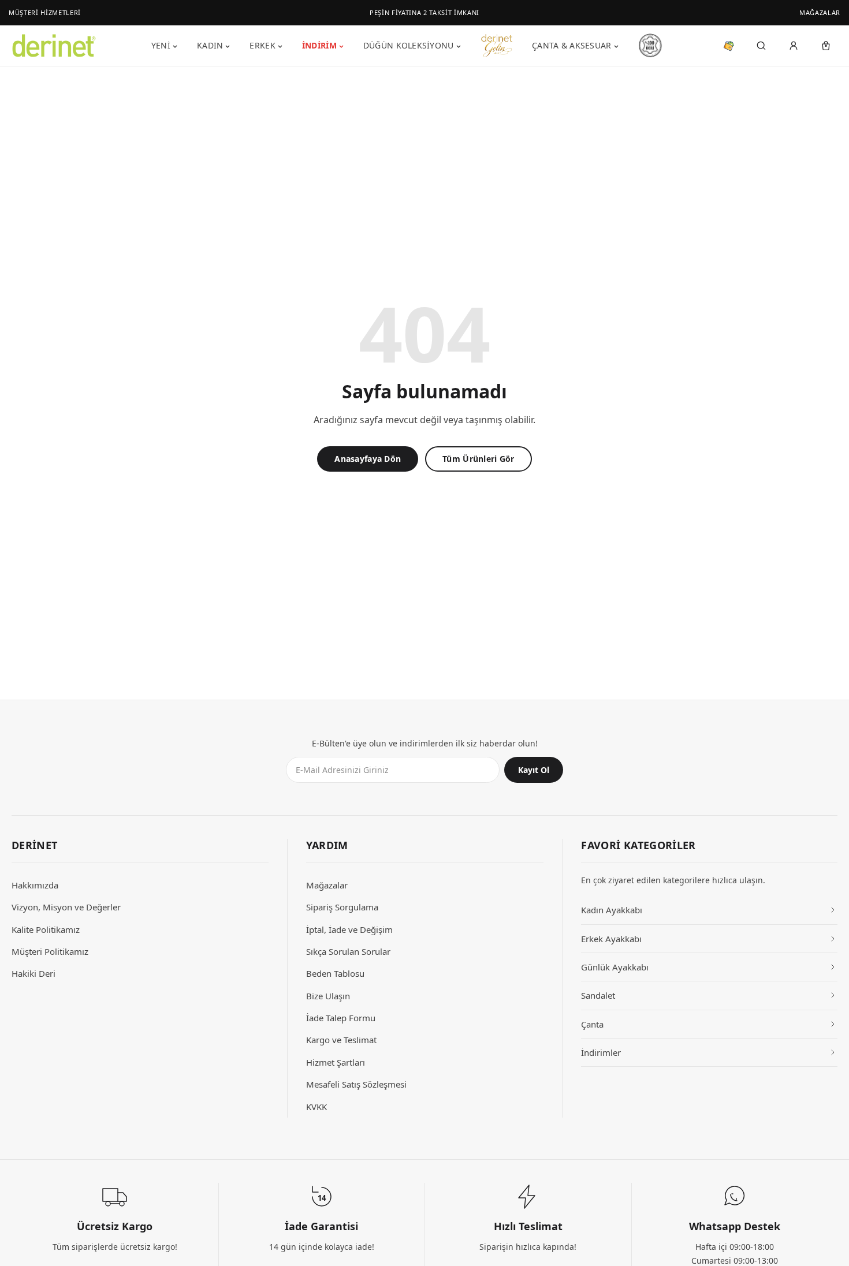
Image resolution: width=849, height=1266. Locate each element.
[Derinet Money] (728, 45)
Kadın (210, 45)
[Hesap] (793, 45)
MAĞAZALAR (819, 12)
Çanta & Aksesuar (571, 45)
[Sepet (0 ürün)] (825, 45)
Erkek (262, 45)
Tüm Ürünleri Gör (478, 458)
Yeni (160, 45)
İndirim (319, 45)
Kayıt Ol (533, 769)
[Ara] (761, 45)
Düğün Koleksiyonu (408, 45)
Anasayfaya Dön (367, 458)
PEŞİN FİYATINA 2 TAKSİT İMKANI (424, 12)
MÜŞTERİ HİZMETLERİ (45, 12)
